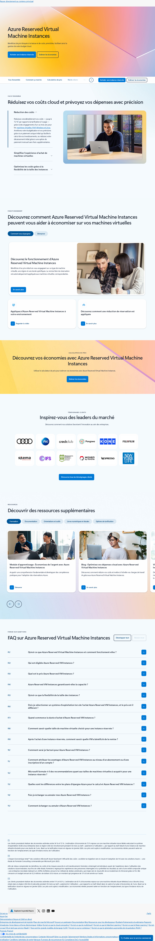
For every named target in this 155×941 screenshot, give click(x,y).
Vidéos (39, 925)
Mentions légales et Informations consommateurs (98, 936)
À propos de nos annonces (51, 939)
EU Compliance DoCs (70, 939)
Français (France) (6, 931)
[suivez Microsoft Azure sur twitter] (38, 910)
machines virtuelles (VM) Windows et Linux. (34, 127)
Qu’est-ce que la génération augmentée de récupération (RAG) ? (117, 928)
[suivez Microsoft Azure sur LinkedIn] (48, 910)
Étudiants (119, 922)
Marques (37, 939)
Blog (86, 922)
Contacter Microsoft (46, 936)
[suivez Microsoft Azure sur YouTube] (53, 910)
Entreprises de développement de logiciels (16, 922)
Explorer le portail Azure (24, 911)
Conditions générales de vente (21, 939)
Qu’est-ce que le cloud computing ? (56, 925)
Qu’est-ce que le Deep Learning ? (135, 925)
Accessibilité (84, 939)
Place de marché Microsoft (43, 922)
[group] (113, 561)
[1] (9, 840)
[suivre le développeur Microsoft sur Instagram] (43, 910)
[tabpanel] (77, 285)
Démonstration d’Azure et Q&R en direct (16, 919)
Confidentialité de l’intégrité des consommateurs (19, 936)
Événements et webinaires (133, 922)
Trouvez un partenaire (62, 922)
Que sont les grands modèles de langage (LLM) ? (50, 928)
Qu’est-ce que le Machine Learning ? (108, 925)
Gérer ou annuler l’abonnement (66, 936)
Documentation (78, 922)
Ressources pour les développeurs (102, 922)
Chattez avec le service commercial (137, 938)
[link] (14, 81)
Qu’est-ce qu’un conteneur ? (80, 928)
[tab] (20, 233)
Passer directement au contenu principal (16, 1)
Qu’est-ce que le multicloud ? (81, 925)
